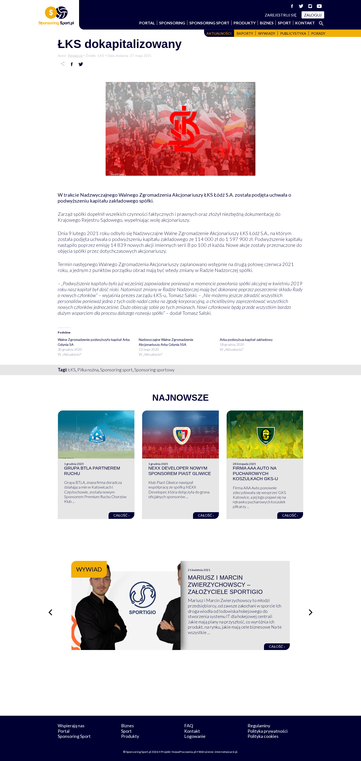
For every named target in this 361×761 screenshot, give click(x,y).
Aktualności (219, 33)
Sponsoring (172, 22)
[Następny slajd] (311, 612)
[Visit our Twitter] (301, 6)
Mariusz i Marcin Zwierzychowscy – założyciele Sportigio (225, 584)
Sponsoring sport (116, 369)
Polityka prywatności (268, 731)
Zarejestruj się (281, 15)
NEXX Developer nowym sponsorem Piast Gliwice (179, 471)
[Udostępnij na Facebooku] (71, 64)
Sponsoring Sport (209, 22)
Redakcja (75, 56)
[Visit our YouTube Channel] (319, 6)
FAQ (188, 725)
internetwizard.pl (226, 752)
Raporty (244, 33)
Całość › (121, 515)
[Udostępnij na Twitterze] (80, 64)
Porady (318, 33)
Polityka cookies (263, 736)
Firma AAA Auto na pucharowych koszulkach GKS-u (255, 473)
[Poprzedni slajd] (50, 612)
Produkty (245, 22)
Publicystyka (293, 33)
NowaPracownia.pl (184, 752)
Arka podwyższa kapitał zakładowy (246, 339)
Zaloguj (313, 15)
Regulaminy (259, 725)
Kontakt (305, 22)
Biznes (267, 22)
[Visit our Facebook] (292, 6)
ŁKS (72, 369)
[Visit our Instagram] (310, 6)
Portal (147, 22)
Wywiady (266, 33)
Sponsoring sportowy (154, 369)
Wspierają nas (71, 725)
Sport (284, 22)
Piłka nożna (87, 369)
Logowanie (195, 736)
